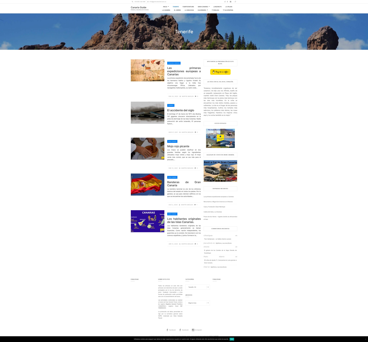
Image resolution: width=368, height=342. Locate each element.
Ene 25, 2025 (173, 96)
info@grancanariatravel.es (157, 1)
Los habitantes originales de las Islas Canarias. (184, 220)
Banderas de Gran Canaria (184, 184)
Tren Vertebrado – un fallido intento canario (217, 239)
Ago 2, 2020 (173, 205)
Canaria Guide (138, 7)
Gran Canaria (203, 6)
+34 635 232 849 (139, 1)
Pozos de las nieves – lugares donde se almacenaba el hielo (220, 218)
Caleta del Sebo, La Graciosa (213, 212)
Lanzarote (217, 6)
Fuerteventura (188, 6)
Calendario (202, 10)
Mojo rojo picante (178, 146)
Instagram (230, 1)
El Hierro (177, 10)
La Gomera (166, 10)
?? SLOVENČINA (228, 10)
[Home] (180, 47)
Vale (232, 339)
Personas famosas (174, 63)
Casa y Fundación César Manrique (214, 207)
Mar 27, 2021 (173, 132)
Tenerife (176, 6)
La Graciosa (189, 10)
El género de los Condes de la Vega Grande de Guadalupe (220, 251)
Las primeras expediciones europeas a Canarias (184, 71)
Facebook (225, 1)
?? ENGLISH (215, 10)
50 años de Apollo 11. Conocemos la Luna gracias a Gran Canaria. (220, 261)
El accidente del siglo (180, 110)
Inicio (165, 6)
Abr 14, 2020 (173, 244)
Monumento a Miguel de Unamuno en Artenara (218, 201)
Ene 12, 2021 (173, 168)
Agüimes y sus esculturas (224, 243)
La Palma (228, 6)
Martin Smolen (187, 96)
